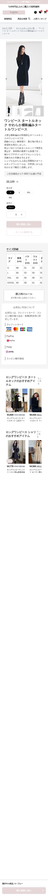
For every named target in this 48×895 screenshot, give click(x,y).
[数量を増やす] (21, 214)
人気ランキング (40, 19)
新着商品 (8, 19)
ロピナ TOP (7, 28)
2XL (28, 192)
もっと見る (39, 381)
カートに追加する (24, 232)
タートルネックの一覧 (25, 28)
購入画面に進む (24, 224)
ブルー (11, 207)
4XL (10, 197)
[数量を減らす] (10, 214)
